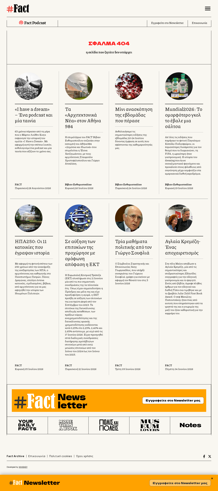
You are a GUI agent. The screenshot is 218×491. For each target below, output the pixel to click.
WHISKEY (23, 467)
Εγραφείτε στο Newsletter (167, 23)
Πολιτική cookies (60, 456)
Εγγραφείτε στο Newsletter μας (180, 483)
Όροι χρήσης (84, 456)
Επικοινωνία (199, 23)
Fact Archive (15, 456)
